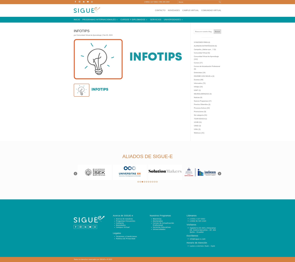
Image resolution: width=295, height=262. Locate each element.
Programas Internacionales (99, 20)
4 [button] (144, 181)
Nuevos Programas (201, 101)
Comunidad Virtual (211, 10)
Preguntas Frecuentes (125, 221)
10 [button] (157, 181)
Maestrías (157, 219)
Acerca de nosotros (124, 219)
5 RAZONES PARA (201, 42)
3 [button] (142, 181)
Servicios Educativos (162, 227)
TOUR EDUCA (199, 119)
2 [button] (140, 181)
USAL (196, 129)
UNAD (196, 126)
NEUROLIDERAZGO (201, 94)
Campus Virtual (190, 10)
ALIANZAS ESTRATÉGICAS (204, 46)
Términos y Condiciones (126, 236)
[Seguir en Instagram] (79, 1)
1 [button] (138, 181)
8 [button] (152, 181)
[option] (95, 172)
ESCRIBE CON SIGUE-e (203, 76)
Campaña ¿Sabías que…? (203, 49)
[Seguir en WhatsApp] (92, 1)
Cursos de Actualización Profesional (207, 66)
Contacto (160, 10)
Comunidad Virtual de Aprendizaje (89, 35)
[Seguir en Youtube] (87, 1)
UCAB (196, 122)
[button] (75, 173)
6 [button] (148, 181)
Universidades (172, 20)
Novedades (174, 10)
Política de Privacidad (125, 238)
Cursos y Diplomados (133, 20)
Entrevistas (198, 72)
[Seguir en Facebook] (75, 1)
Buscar (217, 31)
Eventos (197, 80)
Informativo (198, 83)
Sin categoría (199, 115)
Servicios (155, 20)
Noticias (197, 97)
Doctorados (158, 221)
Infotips (196, 87)
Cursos (196, 63)
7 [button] (150, 181)
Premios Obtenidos (201, 104)
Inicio (77, 20)
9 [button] (154, 181)
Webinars (197, 133)
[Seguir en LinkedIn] (83, 1)
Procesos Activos (200, 108)
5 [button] (146, 181)
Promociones (199, 111)
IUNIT (196, 90)
